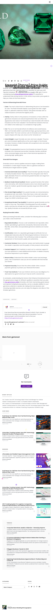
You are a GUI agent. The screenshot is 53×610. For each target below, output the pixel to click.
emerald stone (6, 299)
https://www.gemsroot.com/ (14, 318)
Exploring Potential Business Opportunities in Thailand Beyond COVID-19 (27, 559)
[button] (50, 2)
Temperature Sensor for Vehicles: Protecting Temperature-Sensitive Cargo (22, 407)
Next (28, 364)
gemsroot (25, 91)
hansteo (12, 544)
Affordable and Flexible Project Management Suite (17, 350)
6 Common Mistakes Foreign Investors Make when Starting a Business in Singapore (26, 538)
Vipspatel (14, 357)
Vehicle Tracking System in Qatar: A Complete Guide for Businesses (20, 401)
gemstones (14, 299)
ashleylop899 (14, 532)
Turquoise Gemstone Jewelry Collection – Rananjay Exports (26, 527)
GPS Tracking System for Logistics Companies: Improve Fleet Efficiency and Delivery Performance (18, 504)
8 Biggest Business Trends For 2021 (18, 549)
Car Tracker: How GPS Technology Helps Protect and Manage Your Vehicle (22, 399)
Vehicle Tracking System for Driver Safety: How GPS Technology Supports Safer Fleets (25, 405)
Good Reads (26, 80)
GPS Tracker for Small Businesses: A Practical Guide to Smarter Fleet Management (24, 403)
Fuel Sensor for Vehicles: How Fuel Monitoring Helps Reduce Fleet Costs (18, 416)
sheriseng (13, 565)
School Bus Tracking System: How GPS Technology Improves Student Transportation (18, 433)
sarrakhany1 (9, 422)
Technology (14, 347)
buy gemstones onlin (12, 282)
